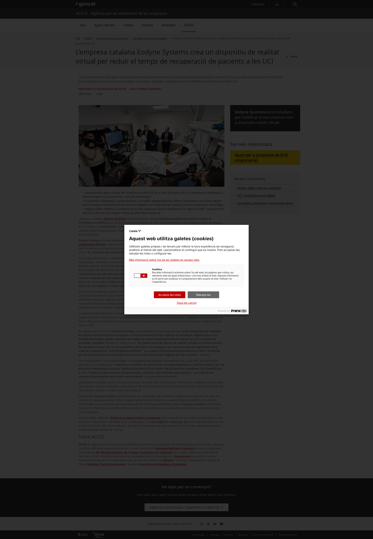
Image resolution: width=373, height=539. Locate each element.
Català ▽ (135, 231)
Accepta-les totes (169, 294)
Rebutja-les (203, 294)
